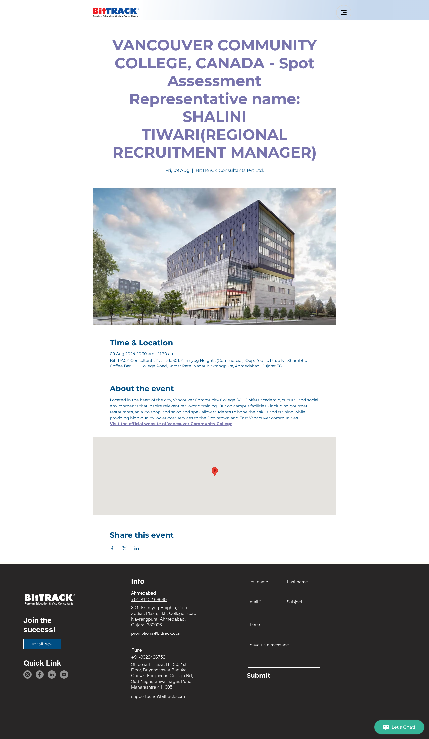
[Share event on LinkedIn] (136, 548)
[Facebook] (40, 674)
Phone (253, 624)
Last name (297, 582)
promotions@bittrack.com (156, 633)
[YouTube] (64, 674)
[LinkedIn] (52, 674)
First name (257, 582)
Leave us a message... (270, 645)
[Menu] (343, 12)
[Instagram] (27, 674)
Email (252, 602)
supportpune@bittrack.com (158, 696)
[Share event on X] (124, 548)
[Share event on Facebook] (112, 548)
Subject (294, 602)
